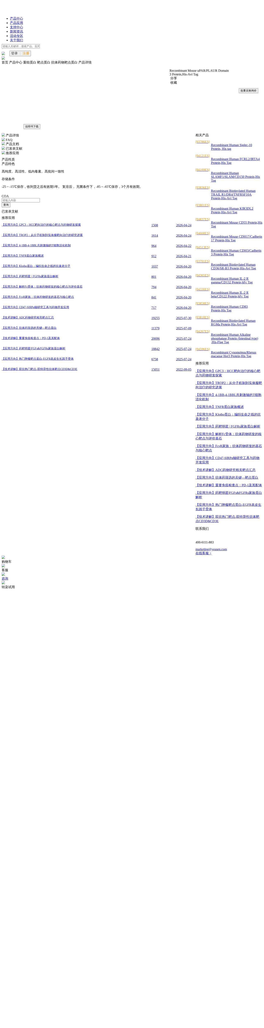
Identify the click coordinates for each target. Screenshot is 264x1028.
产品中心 (16, 18)
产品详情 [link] (85, 62)
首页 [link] (5, 62)
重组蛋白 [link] (30, 62)
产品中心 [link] (16, 62)
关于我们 (16, 40)
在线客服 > (203, 553)
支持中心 (16, 27)
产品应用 (16, 23)
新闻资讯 (16, 31)
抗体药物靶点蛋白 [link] (64, 62)
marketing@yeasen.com (211, 549)
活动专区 (16, 36)
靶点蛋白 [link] (44, 62)
